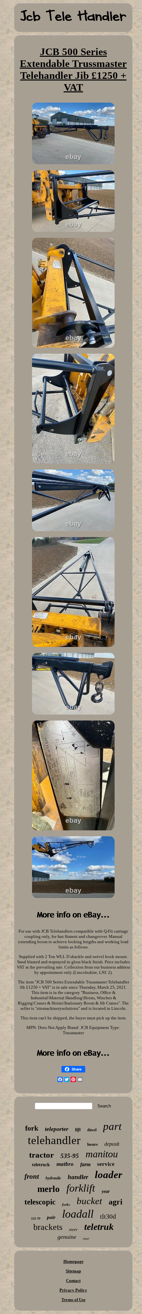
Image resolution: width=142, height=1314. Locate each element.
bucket (89, 1201)
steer (73, 1229)
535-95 (69, 1155)
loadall (77, 1214)
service (106, 1164)
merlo (48, 1189)
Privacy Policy (73, 1290)
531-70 (35, 1218)
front (31, 1176)
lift (78, 1129)
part (112, 1126)
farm (85, 1164)
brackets (47, 1227)
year (106, 1191)
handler (78, 1176)
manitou (102, 1153)
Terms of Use (73, 1299)
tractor (41, 1154)
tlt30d (108, 1216)
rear (86, 1238)
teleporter (56, 1129)
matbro (65, 1164)
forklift (80, 1188)
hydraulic (53, 1178)
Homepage (73, 1261)
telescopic (39, 1202)
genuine (66, 1237)
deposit (111, 1144)
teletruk (99, 1227)
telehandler (54, 1140)
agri (116, 1202)
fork (31, 1128)
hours (92, 1144)
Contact (73, 1280)
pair (51, 1217)
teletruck (41, 1164)
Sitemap (73, 1270)
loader (108, 1174)
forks (66, 1204)
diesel (91, 1130)
